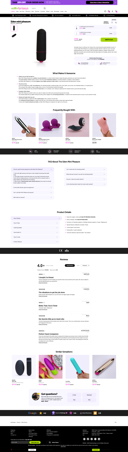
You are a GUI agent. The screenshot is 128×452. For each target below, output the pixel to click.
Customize (32, 449)
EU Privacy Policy (33, 435)
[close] (115, 2)
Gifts (17, 11)
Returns (13, 431)
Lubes (62, 11)
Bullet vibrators (25, 18)
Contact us (13, 435)
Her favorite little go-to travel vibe (51, 319)
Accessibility (50, 433)
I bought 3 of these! (46, 277)
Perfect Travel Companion (48, 334)
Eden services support (52, 431)
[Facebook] (88, 439)
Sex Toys (22, 11)
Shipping (13, 430)
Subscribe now (35, 442)
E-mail (74, 395)
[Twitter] (95, 439)
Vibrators (27, 11)
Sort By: (78, 265)
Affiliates (49, 430)
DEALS (13, 11)
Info (66, 11)
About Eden (32, 430)
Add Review (70, 265)
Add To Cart (109, 39)
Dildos (48, 11)
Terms (30, 431)
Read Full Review (43, 282)
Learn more (63, 446)
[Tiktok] (91, 439)
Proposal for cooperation (53, 435)
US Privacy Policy (33, 433)
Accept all (96, 449)
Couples (42, 11)
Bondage (56, 11)
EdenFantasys (13, 18)
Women (37, 11)
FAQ (89, 400)
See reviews (106, 23)
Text (74, 400)
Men (32, 11)
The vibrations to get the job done (52, 292)
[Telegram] (99, 439)
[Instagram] (84, 439)
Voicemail (89, 395)
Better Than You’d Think (48, 306)
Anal (52, 11)
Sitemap (31, 436)
